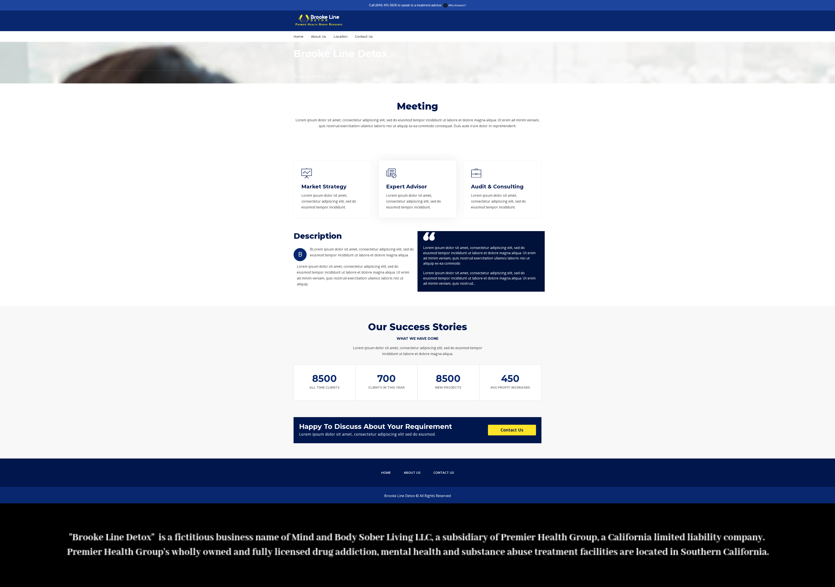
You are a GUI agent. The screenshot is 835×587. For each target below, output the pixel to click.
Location (340, 36)
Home (298, 36)
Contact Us (364, 36)
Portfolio (318, 76)
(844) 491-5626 (386, 5)
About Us (318, 36)
